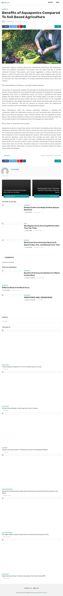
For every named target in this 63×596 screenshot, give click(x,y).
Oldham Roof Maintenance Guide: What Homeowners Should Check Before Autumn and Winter (30, 492)
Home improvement (7, 489)
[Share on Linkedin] (24, 26)
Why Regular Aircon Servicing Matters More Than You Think (41, 227)
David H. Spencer (30, 277)
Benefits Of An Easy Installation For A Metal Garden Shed (42, 274)
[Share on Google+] (18, 26)
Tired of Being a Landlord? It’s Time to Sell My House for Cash (22, 367)
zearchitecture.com (41, 592)
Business (26, 240)
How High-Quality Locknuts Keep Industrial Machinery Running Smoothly (25, 534)
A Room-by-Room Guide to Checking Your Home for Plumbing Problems (25, 449)
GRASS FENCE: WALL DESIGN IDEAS (38, 297)
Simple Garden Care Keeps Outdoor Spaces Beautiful (41, 208)
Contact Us (28, 588)
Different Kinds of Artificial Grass (15, 288)
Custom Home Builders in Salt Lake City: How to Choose (20, 408)
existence (44, 155)
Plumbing (4, 447)
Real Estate (5, 364)
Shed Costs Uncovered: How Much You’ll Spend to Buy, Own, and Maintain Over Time (42, 243)
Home (25, 223)
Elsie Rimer (10, 21)
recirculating (58, 155)
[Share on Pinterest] (21, 26)
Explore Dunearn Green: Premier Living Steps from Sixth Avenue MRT (24, 576)
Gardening (5, 9)
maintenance (50, 155)
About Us (36, 588)
